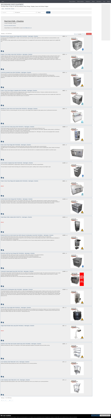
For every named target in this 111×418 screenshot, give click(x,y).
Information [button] (99, 1)
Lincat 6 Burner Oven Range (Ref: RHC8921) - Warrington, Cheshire (16, 199)
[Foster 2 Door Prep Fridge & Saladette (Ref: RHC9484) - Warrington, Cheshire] (77, 98)
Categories (89, 33)
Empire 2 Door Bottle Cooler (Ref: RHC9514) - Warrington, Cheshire (16, 54)
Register (108, 1)
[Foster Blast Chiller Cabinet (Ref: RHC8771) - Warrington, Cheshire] (77, 224)
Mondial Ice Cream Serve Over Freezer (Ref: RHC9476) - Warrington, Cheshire (19, 108)
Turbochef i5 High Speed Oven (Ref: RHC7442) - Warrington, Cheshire (17, 271)
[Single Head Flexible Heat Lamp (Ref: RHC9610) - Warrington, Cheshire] (77, 332)
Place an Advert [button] (72, 1)
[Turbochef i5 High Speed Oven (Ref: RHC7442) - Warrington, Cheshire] (77, 278)
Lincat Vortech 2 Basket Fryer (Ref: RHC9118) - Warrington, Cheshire (17, 163)
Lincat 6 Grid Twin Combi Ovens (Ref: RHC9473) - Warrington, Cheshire (17, 126)
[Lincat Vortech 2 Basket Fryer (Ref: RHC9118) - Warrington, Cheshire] (77, 170)
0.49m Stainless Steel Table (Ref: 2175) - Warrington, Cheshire (15, 380)
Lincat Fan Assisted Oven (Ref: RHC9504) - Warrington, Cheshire (16, 72)
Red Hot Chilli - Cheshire (9, 8)
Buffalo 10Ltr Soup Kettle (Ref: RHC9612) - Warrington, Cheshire (16, 307)
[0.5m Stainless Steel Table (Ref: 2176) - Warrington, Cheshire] (77, 368)
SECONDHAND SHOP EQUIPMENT (12, 4)
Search (48, 12)
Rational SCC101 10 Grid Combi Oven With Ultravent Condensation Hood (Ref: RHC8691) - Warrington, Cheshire (27, 235)
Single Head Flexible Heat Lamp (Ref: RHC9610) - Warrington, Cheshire (17, 325)
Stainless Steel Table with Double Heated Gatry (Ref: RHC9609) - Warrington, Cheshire (21, 343)
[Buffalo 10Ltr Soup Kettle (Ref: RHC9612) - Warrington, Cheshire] (77, 314)
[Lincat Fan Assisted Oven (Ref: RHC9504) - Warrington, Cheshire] (77, 80)
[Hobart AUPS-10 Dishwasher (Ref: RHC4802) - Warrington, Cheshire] (77, 297)
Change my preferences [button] (105, 415)
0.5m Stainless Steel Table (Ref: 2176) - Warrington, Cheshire (15, 361)
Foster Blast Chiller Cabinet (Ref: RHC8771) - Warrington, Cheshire (16, 217)
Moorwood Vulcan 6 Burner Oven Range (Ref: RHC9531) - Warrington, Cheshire (19, 36)
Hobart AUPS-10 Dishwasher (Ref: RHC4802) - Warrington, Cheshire (17, 289)
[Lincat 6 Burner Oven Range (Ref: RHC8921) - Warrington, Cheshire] (77, 206)
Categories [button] (88, 1)
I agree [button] (93, 415)
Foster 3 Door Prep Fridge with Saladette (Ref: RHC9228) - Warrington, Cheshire (19, 181)
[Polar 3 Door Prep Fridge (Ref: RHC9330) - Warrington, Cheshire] (77, 152)
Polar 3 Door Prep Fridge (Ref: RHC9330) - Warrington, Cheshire (16, 144)
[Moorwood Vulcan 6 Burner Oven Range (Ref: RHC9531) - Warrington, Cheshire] (77, 43)
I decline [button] (97, 415)
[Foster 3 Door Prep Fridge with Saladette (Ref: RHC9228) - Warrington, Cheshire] (77, 188)
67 (9, 400)
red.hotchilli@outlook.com (27, 27)
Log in (104, 1)
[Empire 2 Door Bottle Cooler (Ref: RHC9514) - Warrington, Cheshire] (77, 61)
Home (3, 1)
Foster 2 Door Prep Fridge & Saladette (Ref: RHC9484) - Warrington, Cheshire (19, 90)
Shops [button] (93, 1)
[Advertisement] (105, 22)
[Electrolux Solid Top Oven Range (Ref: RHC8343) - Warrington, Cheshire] (77, 260)
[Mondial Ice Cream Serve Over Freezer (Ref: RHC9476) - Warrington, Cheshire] (77, 116)
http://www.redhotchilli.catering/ (10, 25)
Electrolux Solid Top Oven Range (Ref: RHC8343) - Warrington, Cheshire (18, 253)
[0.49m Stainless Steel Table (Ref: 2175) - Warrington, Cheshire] (77, 386)
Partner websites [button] (80, 1)
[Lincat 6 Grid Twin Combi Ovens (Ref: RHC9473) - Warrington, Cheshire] (77, 134)
